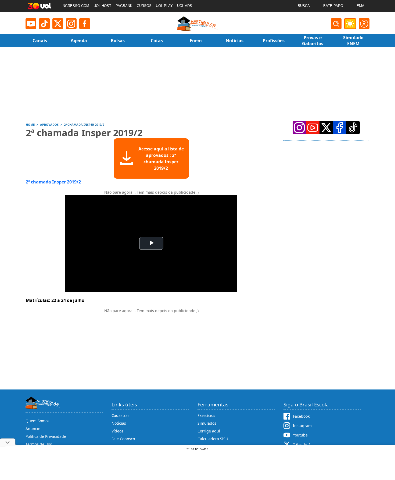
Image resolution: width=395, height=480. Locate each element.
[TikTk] (353, 127)
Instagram (302, 425)
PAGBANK (124, 6)
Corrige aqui (209, 431)
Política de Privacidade (46, 436)
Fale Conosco (123, 438)
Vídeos (117, 431)
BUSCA (304, 6)
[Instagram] (71, 23)
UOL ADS (184, 6)
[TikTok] (44, 23)
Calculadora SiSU (213, 438)
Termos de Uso (39, 444)
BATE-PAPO (333, 6)
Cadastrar (120, 415)
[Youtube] (31, 23)
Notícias (119, 423)
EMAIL (362, 6)
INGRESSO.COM (75, 6)
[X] (57, 23)
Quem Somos (37, 420)
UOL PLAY (164, 6)
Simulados (207, 423)
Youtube (300, 435)
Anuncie (33, 428)
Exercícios (206, 415)
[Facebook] (339, 127)
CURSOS (144, 6)
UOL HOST (102, 6)
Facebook (301, 416)
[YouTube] (312, 127)
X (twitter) (301, 444)
